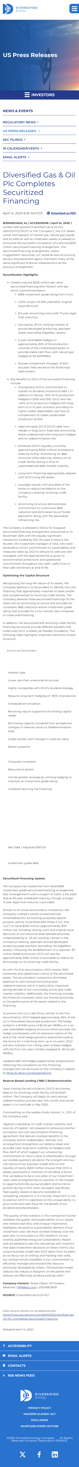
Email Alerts (14, 157)
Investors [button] (42, 95)
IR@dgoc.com (27, 1287)
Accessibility (20, 1346)
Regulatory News (19, 122)
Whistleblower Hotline (39, 1426)
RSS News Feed (21, 1375)
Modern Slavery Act (40, 1414)
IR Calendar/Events (21, 148)
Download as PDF (63, 213)
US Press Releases (19, 131)
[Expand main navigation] (74, 8)
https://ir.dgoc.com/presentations (28, 1073)
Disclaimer (39, 1420)
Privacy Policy (39, 1408)
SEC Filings (12, 140)
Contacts (17, 1365)
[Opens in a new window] (23, 1454)
